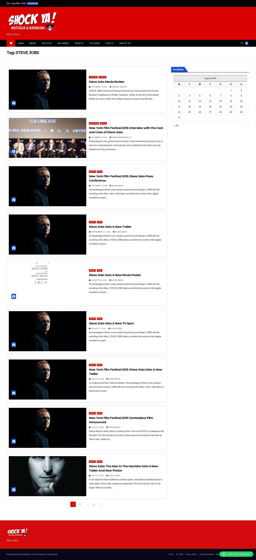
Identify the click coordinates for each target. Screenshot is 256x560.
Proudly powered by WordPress (19, 554)
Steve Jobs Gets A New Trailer (110, 227)
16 (241, 101)
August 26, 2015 (99, 280)
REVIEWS (102, 77)
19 (200, 106)
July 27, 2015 (97, 427)
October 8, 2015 (99, 87)
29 (231, 112)
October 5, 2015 (99, 137)
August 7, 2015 (98, 328)
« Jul (176, 125)
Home (171, 554)
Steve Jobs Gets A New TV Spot (111, 323)
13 (210, 101)
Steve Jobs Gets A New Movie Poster (115, 275)
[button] (242, 43)
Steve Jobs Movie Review (107, 82)
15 (231, 101)
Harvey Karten (119, 87)
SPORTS (79, 43)
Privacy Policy (191, 554)
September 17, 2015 (101, 232)
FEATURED (93, 77)
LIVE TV (109, 43)
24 (179, 112)
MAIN (21, 43)
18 (189, 106)
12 (200, 101)
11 (189, 101)
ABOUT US (125, 43)
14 (220, 101)
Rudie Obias (118, 186)
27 (210, 112)
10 (179, 101)
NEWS (33, 43)
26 (200, 112)
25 (189, 112)
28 (220, 112)
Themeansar (52, 554)
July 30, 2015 (97, 379)
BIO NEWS (63, 43)
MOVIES (103, 123)
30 (241, 112)
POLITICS (47, 43)
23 (241, 106)
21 (220, 106)
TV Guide (94, 43)
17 (179, 106)
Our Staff (179, 554)
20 (210, 106)
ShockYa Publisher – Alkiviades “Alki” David (216, 554)
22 (231, 106)
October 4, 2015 (99, 186)
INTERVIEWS (94, 123)
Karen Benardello (121, 137)
